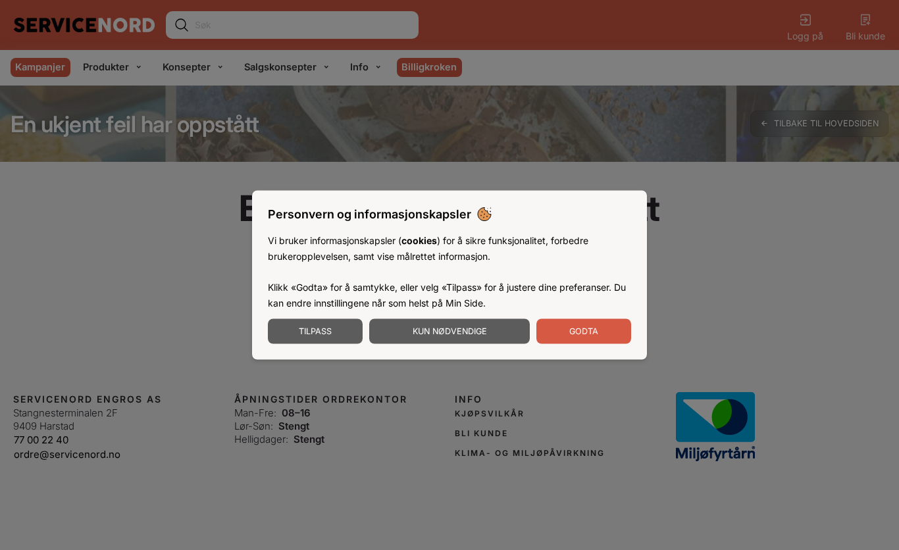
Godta (583, 331)
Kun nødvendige (450, 331)
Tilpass (315, 331)
